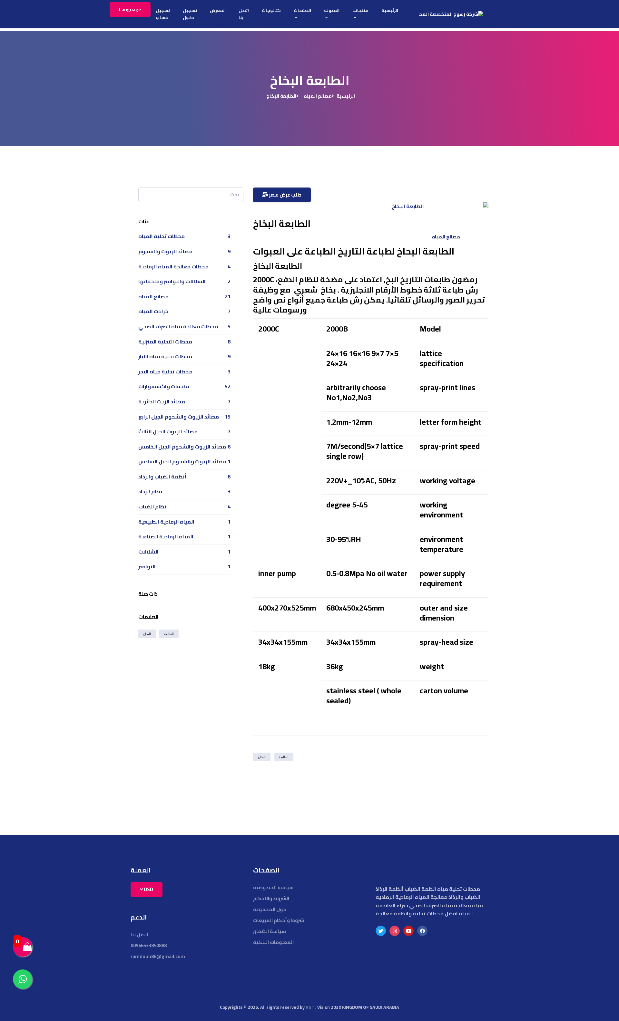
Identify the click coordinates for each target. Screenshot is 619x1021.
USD (148, 889)
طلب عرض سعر (284, 194)
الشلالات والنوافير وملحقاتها (172, 281)
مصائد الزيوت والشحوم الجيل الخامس (182, 446)
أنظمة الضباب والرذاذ (162, 476)
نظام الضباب (152, 506)
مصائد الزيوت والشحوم (165, 251)
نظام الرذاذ (150, 491)
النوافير (147, 566)
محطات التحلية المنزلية (165, 341)
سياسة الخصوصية (273, 887)
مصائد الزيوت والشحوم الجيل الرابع (178, 416)
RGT (310, 1007)
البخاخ (262, 757)
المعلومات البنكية (273, 942)
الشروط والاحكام (271, 898)
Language (130, 9)
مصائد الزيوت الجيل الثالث (168, 431)
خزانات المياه (153, 311)
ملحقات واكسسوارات (163, 386)
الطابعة (284, 757)
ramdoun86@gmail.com (158, 956)
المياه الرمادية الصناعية (165, 536)
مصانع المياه (318, 96)
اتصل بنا (139, 934)
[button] (360, 14)
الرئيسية (346, 96)
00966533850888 (149, 945)
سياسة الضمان (269, 931)
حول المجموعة (269, 909)
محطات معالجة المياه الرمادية (173, 266)
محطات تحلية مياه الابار (165, 356)
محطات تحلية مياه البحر (165, 371)
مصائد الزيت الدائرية (161, 401)
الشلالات (148, 551)
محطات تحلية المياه (161, 236)
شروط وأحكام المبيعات (278, 920)
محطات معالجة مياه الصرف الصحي (178, 326)
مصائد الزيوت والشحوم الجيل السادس (182, 461)
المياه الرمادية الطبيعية (166, 521)
